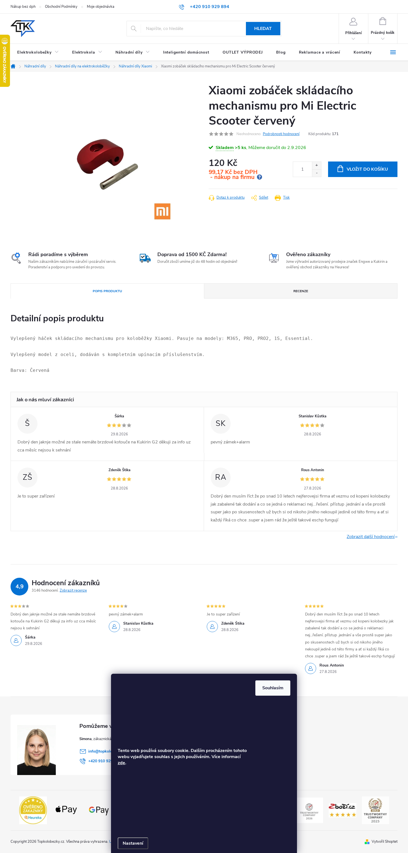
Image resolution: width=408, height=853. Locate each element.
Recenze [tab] (300, 291)
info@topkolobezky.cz (107, 751)
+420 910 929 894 (104, 761)
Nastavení (133, 843)
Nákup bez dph (23, 6)
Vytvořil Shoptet (384, 841)
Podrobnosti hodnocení (281, 134)
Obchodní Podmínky (61, 6)
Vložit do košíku (367, 169)
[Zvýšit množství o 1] (316, 165)
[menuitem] (38, 52)
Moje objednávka (100, 6)
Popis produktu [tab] (107, 291)
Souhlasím (272, 688)
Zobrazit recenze (73, 590)
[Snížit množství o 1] (316, 173)
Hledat (263, 29)
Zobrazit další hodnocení (371, 537)
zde (121, 763)
